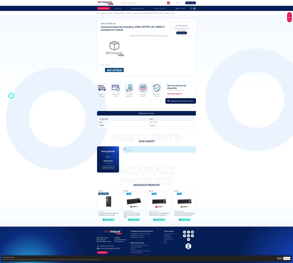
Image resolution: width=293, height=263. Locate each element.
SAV (289, 20)
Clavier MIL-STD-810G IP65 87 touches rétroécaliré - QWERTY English (132, 215)
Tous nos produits (103, 8)
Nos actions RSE (168, 239)
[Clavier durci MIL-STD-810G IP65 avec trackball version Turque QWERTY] (159, 201)
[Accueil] (97, 13)
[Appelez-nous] (289, 14)
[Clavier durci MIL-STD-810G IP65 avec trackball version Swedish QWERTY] (184, 201)
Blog (165, 241)
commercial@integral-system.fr (110, 248)
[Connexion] (191, 8)
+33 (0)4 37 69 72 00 (106, 246)
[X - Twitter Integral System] (188, 232)
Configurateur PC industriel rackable (140, 233)
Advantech (153, 125)
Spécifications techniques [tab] (146, 113)
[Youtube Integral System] (192, 232)
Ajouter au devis (109, 219)
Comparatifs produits (136, 252)
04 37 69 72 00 (173, 94)
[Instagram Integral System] (188, 235)
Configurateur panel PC (137, 237)
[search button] (168, 3)
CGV (165, 243)
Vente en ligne (181, 8)
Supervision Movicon (136, 247)
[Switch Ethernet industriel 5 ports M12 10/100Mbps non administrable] (108, 201)
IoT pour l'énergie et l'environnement (141, 250)
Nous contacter (190, 3)
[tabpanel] (146, 122)
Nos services (167, 235)
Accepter (286, 258)
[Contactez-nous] (289, 17)
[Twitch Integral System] (188, 239)
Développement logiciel (137, 8)
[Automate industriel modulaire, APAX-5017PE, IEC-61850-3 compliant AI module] (114, 48)
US (176, 3)
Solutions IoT (118, 8)
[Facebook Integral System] (184, 235)
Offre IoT (133, 249)
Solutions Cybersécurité (159, 8)
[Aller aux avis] (105, 65)
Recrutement (167, 237)
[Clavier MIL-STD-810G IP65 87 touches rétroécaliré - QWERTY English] (133, 201)
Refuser (280, 258)
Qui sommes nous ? (169, 233)
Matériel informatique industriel (139, 245)
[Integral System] (105, 3)
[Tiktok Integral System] (192, 235)
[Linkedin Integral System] (184, 232)
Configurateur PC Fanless (138, 235)
